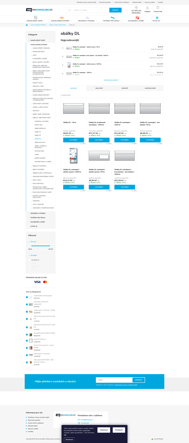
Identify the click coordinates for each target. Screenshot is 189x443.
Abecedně (73, 88)
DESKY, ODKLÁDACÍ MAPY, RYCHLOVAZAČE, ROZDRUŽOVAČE (41, 72)
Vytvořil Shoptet (158, 439)
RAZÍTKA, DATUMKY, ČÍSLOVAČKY (39, 196)
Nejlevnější (99, 88)
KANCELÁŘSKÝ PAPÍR (38, 40)
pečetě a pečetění (40, 158)
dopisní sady (38, 125)
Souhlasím (119, 430)
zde (65, 435)
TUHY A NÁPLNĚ (38, 204)
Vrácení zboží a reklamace (121, 2)
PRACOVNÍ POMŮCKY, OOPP (42, 192)
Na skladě (35, 260)
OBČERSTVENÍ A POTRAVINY (42, 173)
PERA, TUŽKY (37, 180)
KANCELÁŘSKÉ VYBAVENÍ (41, 48)
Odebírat (138, 380)
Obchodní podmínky (105, 2)
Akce (34, 263)
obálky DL (38, 139)
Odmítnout (104, 430)
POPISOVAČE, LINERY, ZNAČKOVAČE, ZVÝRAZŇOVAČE (43, 188)
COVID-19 (34, 226)
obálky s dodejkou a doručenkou (41, 146)
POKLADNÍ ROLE (38, 183)
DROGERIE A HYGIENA (38, 213)
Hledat (115, 10)
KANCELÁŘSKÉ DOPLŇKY (41, 95)
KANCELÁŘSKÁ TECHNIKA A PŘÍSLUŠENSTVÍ (42, 90)
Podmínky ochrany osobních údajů (86, 2)
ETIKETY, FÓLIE (37, 83)
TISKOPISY (36, 201)
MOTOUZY (36, 111)
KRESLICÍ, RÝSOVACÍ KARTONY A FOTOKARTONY (43, 99)
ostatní (37, 154)
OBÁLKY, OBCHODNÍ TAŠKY (42, 118)
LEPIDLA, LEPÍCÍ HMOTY (40, 107)
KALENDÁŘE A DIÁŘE (40, 59)
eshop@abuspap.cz (87, 420)
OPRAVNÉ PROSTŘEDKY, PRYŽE (43, 176)
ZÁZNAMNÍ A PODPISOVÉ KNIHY (43, 208)
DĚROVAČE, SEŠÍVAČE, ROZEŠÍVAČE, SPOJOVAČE (41, 66)
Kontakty (160, 2)
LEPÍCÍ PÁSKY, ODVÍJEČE (41, 104)
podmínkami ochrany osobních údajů (126, 385)
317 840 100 (85, 423)
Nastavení (69, 439)
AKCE (34, 55)
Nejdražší (125, 88)
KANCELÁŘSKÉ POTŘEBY (39, 45)
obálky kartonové (40, 142)
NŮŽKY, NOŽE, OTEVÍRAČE (41, 114)
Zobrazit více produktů (111, 80)
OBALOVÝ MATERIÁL (39, 166)
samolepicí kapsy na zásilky (43, 161)
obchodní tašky (39, 151)
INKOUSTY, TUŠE (38, 86)
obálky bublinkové (40, 128)
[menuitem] (36, 19)
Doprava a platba (150, 2)
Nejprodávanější (150, 88)
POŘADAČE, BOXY (39, 52)
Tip (33, 269)
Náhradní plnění (136, 2)
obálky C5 (38, 132)
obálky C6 (38, 135)
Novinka (35, 266)
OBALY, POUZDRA (38, 169)
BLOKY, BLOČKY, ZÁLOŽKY (41, 62)
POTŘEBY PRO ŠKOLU (38, 218)
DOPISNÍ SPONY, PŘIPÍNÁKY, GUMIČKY (42, 78)
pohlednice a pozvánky (42, 121)
